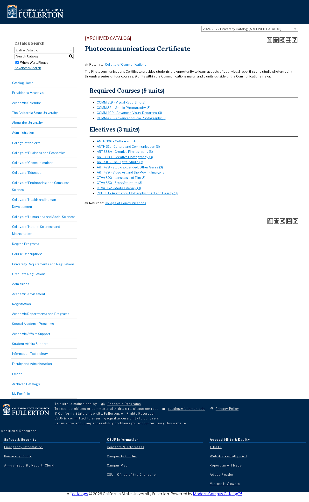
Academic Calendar (26, 103)
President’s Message (28, 93)
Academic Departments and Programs (40, 314)
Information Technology (30, 354)
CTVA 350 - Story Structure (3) (119, 183)
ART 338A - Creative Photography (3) (125, 151)
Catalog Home (23, 83)
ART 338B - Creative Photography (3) (125, 157)
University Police (18, 456)
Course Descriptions (27, 254)
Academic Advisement (28, 294)
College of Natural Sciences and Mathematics (36, 230)
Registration (21, 304)
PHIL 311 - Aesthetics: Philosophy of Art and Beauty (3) (137, 193)
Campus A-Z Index (122, 456)
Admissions (20, 284)
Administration (23, 132)
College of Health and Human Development (34, 203)
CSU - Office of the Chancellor (132, 474)
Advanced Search (27, 68)
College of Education (27, 172)
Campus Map (117, 465)
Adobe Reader (221, 474)
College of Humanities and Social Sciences (44, 217)
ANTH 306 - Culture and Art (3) (119, 141)
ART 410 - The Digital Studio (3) (120, 162)
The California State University (35, 113)
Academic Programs (124, 404)
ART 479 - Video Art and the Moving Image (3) (131, 172)
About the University (27, 123)
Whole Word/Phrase (34, 62)
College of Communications (32, 163)
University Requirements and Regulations (43, 264)
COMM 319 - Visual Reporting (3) (121, 102)
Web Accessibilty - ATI (228, 456)
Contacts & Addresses (125, 447)
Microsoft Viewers (225, 484)
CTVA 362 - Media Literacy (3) (119, 188)
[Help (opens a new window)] (294, 40)
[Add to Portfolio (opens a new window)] (276, 40)
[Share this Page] (282, 40)
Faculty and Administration (32, 364)
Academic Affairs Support (31, 334)
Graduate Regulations (29, 274)
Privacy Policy (227, 409)
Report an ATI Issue (226, 465)
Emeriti (17, 374)
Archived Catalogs (26, 384)
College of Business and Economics (38, 153)
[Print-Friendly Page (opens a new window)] (288, 40)
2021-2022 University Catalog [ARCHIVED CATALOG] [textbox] (242, 29)
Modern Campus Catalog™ (217, 494)
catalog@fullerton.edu (186, 409)
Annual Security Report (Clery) (29, 465)
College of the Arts (26, 143)
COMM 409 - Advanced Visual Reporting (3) (129, 113)
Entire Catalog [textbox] (27, 50)
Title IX (216, 447)
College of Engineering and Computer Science (40, 186)
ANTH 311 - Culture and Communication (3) (128, 146)
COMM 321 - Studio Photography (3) (123, 108)
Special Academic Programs (33, 324)
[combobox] (249, 29)
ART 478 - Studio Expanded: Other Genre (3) (130, 167)
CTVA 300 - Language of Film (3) (121, 178)
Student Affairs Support (30, 344)
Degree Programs (25, 244)
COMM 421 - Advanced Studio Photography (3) (131, 118)
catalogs (80, 494)
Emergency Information (23, 447)
